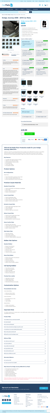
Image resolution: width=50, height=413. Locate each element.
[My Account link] (42, 5)
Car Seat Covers (16, 397)
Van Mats (15, 402)
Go (30, 12)
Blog (25, 1)
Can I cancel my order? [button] (7, 360)
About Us (22, 1)
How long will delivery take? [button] (8, 348)
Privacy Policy (28, 405)
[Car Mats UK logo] (7, 396)
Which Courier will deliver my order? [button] (10, 353)
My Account (28, 402)
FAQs (33, 1)
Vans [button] (16, 9)
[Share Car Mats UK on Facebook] (5, 400)
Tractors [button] (28, 9)
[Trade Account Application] (40, 5)
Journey (11, 14)
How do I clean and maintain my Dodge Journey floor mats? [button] (13, 326)
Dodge (9, 14)
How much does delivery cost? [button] (9, 350)
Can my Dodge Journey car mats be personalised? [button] (12, 319)
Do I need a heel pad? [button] (7, 321)
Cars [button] (3, 9)
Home (3, 14)
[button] (18, 22)
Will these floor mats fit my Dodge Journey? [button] (11, 334)
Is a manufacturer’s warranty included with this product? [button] (13, 329)
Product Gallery (29, 1)
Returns (47, 1)
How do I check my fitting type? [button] (9, 324)
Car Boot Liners (10, 9)
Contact (36, 1)
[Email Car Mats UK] (10, 400)
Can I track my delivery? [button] (8, 343)
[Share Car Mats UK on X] (3, 400)
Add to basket (29, 133)
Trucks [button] (22, 9)
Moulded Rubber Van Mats (18, 403)
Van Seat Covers (17, 401)
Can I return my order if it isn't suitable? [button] (10, 362)
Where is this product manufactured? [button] (10, 331)
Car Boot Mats (16, 398)
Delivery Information (41, 1)
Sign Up (43, 388)
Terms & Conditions (29, 403)
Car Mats (5, 14)
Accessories (35, 9)
